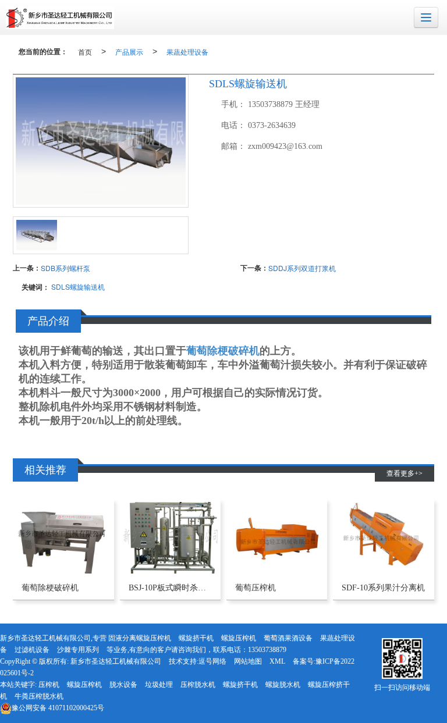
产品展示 (129, 51)
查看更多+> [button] (404, 473)
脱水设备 (123, 685)
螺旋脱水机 (282, 685)
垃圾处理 (159, 685)
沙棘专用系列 (78, 650)
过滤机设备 (32, 650)
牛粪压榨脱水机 (39, 696)
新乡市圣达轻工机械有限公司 (115, 661)
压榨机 (48, 685)
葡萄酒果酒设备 (288, 638)
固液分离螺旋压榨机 (139, 638)
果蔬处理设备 (187, 51)
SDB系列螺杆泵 (65, 268)
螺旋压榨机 (238, 638)
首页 (85, 51)
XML (277, 661)
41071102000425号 (58, 708)
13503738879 (267, 650)
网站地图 (248, 661)
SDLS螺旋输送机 (78, 286)
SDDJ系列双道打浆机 (302, 268)
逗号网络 (212, 661)
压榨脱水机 (197, 685)
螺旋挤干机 (196, 638)
